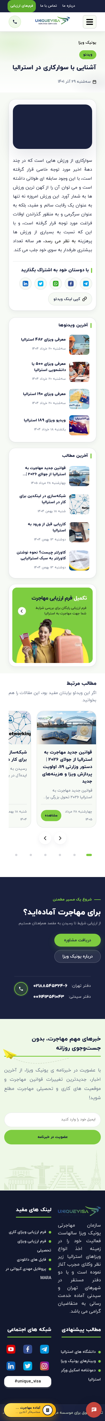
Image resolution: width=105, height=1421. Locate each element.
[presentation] (60, 838)
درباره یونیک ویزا (77, 956)
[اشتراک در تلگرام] (86, 283)
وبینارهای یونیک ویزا (78, 1361)
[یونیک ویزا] (52, 21)
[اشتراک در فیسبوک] (71, 283)
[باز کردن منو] (89, 21)
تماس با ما (48, 5)
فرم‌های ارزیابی (21, 5)
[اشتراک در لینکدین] (25, 283)
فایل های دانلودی (31, 1259)
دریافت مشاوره (77, 940)
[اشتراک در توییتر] (40, 283)
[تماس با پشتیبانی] (94, 1410)
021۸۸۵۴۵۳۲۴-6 (50, 986)
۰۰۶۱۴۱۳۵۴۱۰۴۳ (48, 997)
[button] (89, 855)
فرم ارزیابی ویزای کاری (27, 1232)
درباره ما (68, 5)
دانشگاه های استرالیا (78, 1352)
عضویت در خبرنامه (53, 1137)
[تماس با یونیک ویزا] (15, 22)
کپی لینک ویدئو (66, 299)
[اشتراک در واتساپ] (56, 283)
